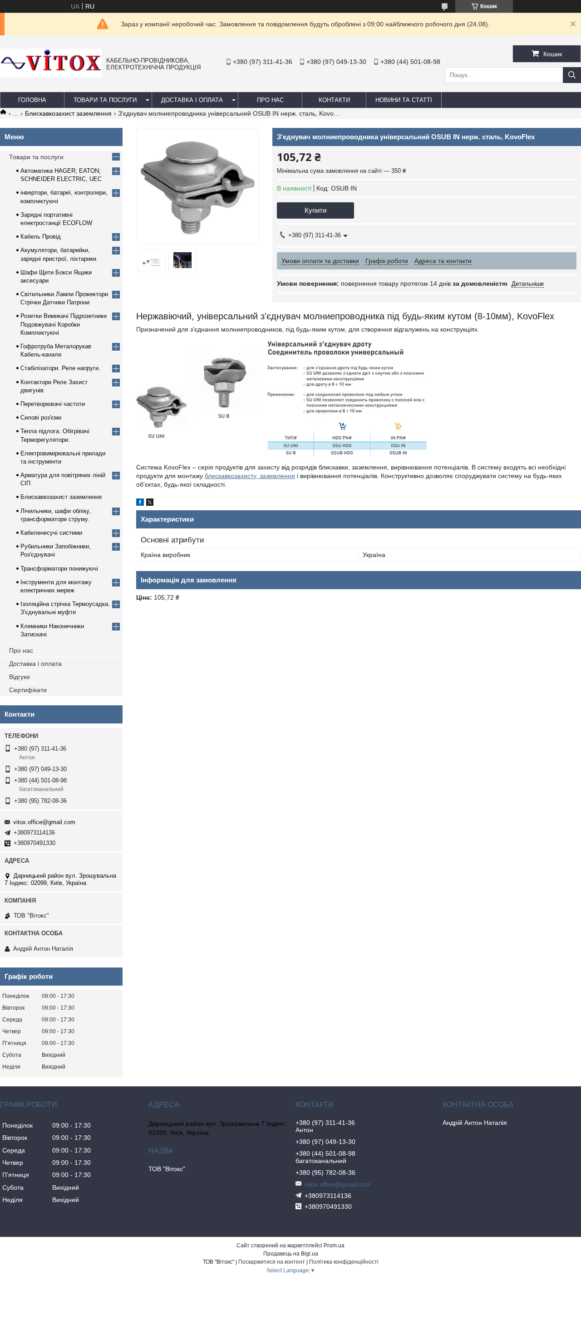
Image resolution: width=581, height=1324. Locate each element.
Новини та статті (403, 100)
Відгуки (19, 676)
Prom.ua (334, 1245)
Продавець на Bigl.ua (290, 1254)
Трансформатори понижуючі (59, 568)
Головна (32, 100)
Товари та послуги (105, 100)
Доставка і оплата (192, 100)
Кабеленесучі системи (51, 532)
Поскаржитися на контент (271, 1262)
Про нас (21, 650)
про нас (270, 100)
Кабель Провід (40, 236)
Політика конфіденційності (344, 1262)
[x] (149, 503)
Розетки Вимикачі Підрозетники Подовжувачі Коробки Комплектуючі (63, 324)
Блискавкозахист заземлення (68, 113)
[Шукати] (572, 75)
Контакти (334, 100)
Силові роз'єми (40, 417)
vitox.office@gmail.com (44, 822)
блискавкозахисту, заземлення (250, 475)
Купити (315, 210)
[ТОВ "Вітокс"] (51, 75)
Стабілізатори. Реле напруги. (60, 368)
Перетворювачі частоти (52, 404)
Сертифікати (28, 690)
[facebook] (140, 503)
